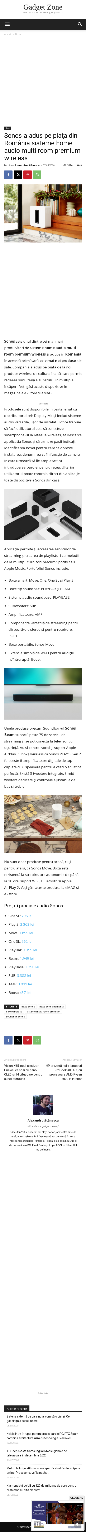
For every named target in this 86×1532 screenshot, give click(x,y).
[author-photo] (43, 1114)
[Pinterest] (27, 174)
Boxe (18, 34)
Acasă (7, 34)
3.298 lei (32, 967)
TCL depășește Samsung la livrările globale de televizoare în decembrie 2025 (37, 1453)
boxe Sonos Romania (51, 1006)
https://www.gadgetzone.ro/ (43, 1126)
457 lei (25, 992)
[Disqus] (43, 1222)
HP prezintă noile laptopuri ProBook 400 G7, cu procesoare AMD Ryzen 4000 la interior (64, 1072)
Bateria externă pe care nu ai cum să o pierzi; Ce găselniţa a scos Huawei (38, 1419)
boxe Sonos (28, 1006)
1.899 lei (26, 932)
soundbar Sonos (15, 1016)
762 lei (27, 941)
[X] (18, 174)
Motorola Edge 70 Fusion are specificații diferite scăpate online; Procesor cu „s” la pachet (43, 1470)
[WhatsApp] (37, 174)
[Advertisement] (43, 81)
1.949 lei (27, 958)
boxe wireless (14, 1011)
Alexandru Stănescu (27, 165)
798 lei (27, 915)
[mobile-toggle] (7, 24)
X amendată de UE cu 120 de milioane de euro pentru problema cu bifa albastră (41, 1488)
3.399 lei (30, 950)
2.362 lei (27, 924)
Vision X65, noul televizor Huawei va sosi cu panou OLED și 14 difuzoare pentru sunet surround (23, 1072)
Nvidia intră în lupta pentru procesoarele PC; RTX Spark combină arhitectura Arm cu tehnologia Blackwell (42, 1436)
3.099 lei (25, 984)
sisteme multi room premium (43, 1011)
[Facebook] (8, 174)
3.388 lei (24, 975)
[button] (80, 24)
